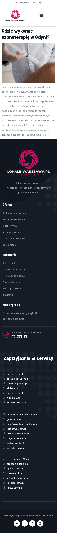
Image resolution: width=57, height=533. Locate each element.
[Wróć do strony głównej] (15, 16)
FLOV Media (47, 515)
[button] (41, 15)
